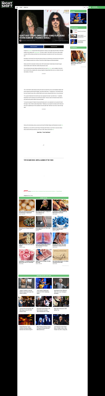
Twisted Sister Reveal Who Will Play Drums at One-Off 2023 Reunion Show (26, 310)
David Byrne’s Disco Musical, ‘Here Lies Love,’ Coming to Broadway (60, 292)
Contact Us (26, 7)
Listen (21, 7)
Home (17, 7)
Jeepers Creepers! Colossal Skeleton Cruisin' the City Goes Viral (82, 36)
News (29, 195)
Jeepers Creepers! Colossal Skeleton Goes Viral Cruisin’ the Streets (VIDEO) (26, 292)
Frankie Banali (36, 52)
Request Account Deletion (82, 31)
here (62, 125)
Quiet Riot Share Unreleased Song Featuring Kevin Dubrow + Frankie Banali (46, 191)
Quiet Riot (30, 50)
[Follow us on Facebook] (87, 7)
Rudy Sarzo (50, 68)
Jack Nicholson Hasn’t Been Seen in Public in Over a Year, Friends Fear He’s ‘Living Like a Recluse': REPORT (61, 328)
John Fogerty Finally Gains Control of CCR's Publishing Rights (77, 22)
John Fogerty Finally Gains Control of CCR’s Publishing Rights (43, 292)
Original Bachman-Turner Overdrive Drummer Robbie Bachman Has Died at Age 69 (26, 328)
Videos (32, 195)
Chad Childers (24, 40)
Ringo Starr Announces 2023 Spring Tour (60, 309)
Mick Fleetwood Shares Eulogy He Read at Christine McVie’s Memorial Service (44, 328)
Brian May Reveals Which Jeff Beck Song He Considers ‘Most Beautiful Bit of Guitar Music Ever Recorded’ (43, 310)
